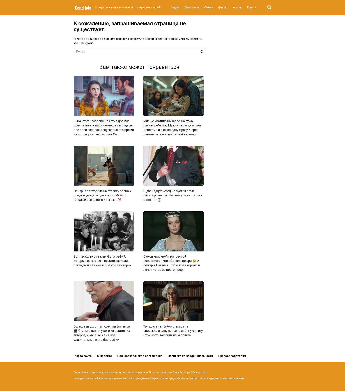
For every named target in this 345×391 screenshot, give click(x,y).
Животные (191, 7)
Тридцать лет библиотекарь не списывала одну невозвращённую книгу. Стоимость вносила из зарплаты (173, 330)
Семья (208, 7)
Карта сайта (83, 356)
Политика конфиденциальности (190, 356)
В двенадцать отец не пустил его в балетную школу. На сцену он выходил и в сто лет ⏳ (173, 195)
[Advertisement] (244, 74)
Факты (222, 7)
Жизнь (237, 7)
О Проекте (104, 356)
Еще (250, 7)
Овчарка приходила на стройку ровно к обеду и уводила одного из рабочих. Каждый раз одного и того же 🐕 (102, 195)
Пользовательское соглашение (139, 356)
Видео (175, 7)
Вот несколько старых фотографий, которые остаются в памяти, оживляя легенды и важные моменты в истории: (103, 261)
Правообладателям (232, 356)
